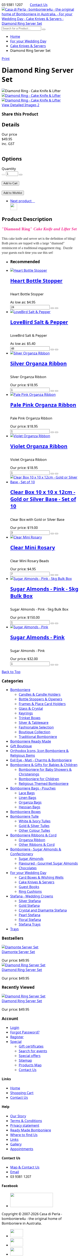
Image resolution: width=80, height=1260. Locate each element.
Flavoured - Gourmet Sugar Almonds (48, 863)
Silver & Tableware (33, 722)
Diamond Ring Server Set (22, 969)
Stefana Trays (30, 924)
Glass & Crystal (31, 708)
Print (6, 58)
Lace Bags (27, 793)
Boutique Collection (34, 732)
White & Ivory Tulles (35, 821)
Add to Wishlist (12, 193)
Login (14, 1027)
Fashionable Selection (36, 727)
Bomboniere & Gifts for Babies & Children (43, 764)
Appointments (21, 1149)
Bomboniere (20, 689)
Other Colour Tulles (34, 830)
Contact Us (39, 4)
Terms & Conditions (26, 1120)
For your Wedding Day (28, 872)
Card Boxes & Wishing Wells (41, 877)
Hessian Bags (29, 807)
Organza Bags (30, 802)
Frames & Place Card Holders (42, 703)
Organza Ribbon (32, 840)
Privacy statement (24, 1125)
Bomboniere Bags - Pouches (33, 788)
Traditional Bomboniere (38, 736)
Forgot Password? (24, 1032)
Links (14, 1139)
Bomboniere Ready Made (30, 741)
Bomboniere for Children (39, 779)
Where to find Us (24, 1134)
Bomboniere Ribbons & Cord (33, 835)
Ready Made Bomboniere (30, 1130)
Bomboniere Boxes (25, 811)
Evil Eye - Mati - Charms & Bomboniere (41, 760)
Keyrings (26, 713)
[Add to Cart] (52, 308)
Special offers (30, 1055)
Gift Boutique (21, 746)
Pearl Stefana (29, 915)
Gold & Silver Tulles (34, 825)
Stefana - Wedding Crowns (31, 896)
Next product (21, 201)
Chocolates (28, 868)
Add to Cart (10, 183)
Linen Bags (27, 797)
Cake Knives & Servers (36, 882)
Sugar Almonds (31, 858)
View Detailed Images (20, 105)
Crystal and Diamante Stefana (43, 910)
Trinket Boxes (30, 718)
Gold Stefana (29, 905)
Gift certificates (31, 1046)
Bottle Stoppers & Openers (40, 699)
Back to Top (11, 671)
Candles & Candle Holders (40, 694)
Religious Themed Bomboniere (43, 783)
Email (14, 1172)
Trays (14, 929)
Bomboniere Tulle (24, 816)
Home (15, 36)
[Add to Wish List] (56, 308)
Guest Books (29, 886)
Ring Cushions (30, 891)
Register (17, 1037)
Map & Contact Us (24, 1167)
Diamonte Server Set (18, 951)
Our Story (18, 1116)
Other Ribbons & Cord (37, 844)
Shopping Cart (21, 1092)
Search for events (33, 1051)
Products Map (30, 1065)
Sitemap (25, 1060)
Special (16, 1041)
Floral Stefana (30, 919)
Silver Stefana (30, 901)
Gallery (16, 1144)
